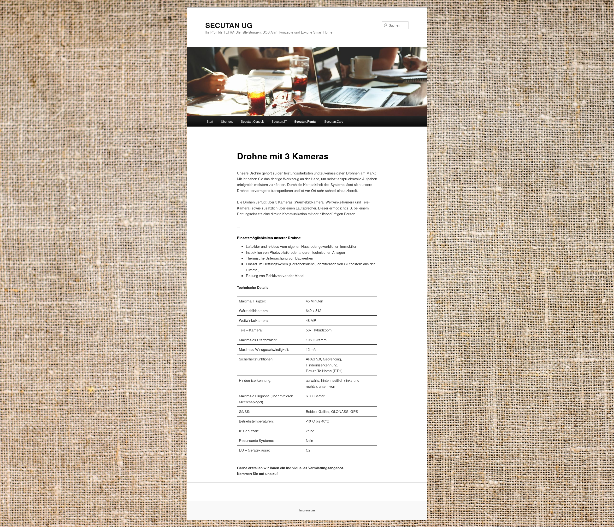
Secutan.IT (279, 121)
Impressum (307, 510)
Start (210, 121)
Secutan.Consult (252, 121)
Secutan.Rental (305, 121)
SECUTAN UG (228, 25)
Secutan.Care (333, 121)
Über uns (227, 121)
